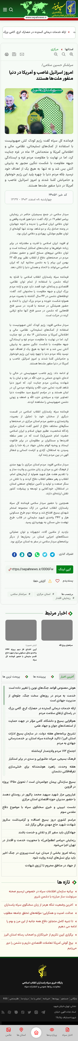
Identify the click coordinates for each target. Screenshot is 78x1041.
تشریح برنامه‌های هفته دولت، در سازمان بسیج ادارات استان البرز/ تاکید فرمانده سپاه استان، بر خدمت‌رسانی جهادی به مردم (42, 738)
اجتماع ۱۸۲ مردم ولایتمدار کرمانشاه (54, 751)
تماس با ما (36, 998)
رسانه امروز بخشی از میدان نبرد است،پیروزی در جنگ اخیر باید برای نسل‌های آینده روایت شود (39, 855)
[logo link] (64, 9)
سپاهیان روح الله (66, 645)
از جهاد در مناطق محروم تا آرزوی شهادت (50, 865)
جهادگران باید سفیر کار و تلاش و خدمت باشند (47, 832)
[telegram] (52, 554)
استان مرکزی (43, 594)
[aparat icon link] (9, 1012)
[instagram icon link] (36, 1012)
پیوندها (55, 998)
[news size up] (71, 54)
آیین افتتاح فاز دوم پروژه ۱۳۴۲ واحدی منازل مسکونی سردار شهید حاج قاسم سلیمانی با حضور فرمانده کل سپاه (21, 655)
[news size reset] (63, 54)
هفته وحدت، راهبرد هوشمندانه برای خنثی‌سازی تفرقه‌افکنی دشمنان (42, 769)
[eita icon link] (22, 1012)
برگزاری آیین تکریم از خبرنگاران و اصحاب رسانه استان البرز (39, 935)
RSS (5, 998)
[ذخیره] (14, 54)
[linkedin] (37, 554)
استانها (69, 49)
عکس (8, 1035)
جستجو (64, 998)
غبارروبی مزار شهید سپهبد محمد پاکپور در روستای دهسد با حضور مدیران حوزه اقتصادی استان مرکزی (39, 797)
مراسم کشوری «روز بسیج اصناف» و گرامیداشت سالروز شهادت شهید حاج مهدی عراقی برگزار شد (39, 822)
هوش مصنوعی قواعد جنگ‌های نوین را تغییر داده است (42, 688)
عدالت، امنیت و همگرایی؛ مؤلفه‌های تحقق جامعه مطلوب (39, 913)
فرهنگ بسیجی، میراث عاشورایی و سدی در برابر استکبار (42, 759)
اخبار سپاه (67, 1035)
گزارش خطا (39, 581)
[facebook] (14, 554)
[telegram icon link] (43, 1012)
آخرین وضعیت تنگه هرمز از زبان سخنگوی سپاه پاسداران (39, 905)
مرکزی (54, 49)
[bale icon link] (16, 1012)
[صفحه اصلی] (36, 1032)
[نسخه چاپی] (7, 54)
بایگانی (74, 998)
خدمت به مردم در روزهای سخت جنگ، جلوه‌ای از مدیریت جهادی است (42, 698)
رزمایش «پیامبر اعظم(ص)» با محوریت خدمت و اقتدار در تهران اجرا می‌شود (39, 843)
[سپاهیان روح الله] (57, 630)
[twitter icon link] (29, 1012)
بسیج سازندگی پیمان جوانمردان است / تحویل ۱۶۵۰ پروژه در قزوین (39, 784)
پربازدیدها (52, 1035)
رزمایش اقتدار (63, 598)
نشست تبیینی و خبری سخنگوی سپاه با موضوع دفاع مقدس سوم (39, 809)
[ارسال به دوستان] (22, 54)
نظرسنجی (14, 998)
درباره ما (25, 998)
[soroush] (22, 554)
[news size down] (56, 54)
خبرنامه (46, 998)
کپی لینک (65, 569)
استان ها (21, 1035)
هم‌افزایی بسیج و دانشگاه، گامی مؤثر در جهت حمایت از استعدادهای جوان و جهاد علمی (42, 723)
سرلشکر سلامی (18, 594)
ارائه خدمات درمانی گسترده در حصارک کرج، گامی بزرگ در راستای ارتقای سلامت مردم (42, 711)
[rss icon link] (3, 1012)
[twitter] (44, 554)
